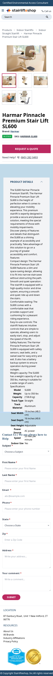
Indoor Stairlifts (25, 30)
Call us (47, 11)
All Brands (8, 634)
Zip (5, 533)
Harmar (14, 131)
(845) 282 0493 (29, 157)
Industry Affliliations (14, 638)
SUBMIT (11, 597)
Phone (7, 502)
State (6, 519)
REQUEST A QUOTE (26, 149)
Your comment (11, 573)
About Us (8, 631)
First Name (9, 462)
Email (6, 490)
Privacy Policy (10, 641)
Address (7, 550)
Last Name (9, 475)
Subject (7, 445)
